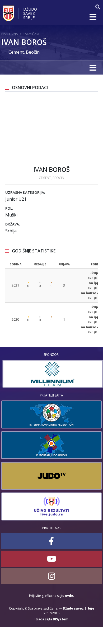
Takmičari (31, 34)
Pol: (9, 208)
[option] (51, 374)
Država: (12, 224)
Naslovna (9, 34)
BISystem (60, 619)
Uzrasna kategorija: (25, 192)
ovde (69, 595)
